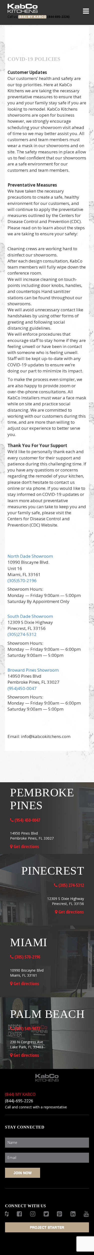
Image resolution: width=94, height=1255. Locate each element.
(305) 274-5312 (70, 885)
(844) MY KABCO (20, 1094)
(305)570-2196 (22, 580)
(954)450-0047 (22, 688)
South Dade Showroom (30, 616)
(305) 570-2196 (27, 957)
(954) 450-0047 (27, 820)
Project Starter (47, 1227)
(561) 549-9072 (27, 1028)
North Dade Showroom (30, 556)
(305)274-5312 (22, 634)
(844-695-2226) (38, 17)
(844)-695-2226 (19, 1101)
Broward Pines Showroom (33, 670)
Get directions (26, 846)
